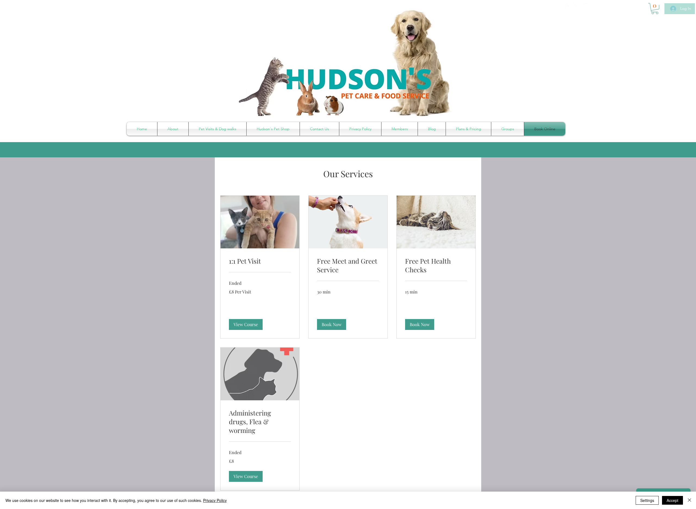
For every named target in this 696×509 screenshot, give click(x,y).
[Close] (689, 500)
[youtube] (584, 6)
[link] (260, 261)
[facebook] (568, 6)
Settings (647, 500)
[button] (654, 8)
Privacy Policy (215, 500)
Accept (672, 500)
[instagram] (592, 6)
